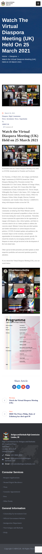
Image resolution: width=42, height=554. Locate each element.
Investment (10, 119)
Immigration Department (12, 523)
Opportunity (23, 119)
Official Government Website (14, 518)
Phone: (13, 455)
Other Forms (8, 501)
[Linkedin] (28, 387)
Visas (5, 487)
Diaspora (13, 56)
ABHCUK (5, 124)
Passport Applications (11, 478)
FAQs (5, 532)
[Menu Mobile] (38, 3)
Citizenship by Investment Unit (15, 514)
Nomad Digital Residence (12, 482)
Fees (5, 496)
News (16, 119)
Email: (20, 464)
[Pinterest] (23, 387)
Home (4, 56)
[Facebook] (14, 387)
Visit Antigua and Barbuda (13, 528)
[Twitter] (19, 387)
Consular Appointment (11, 492)
